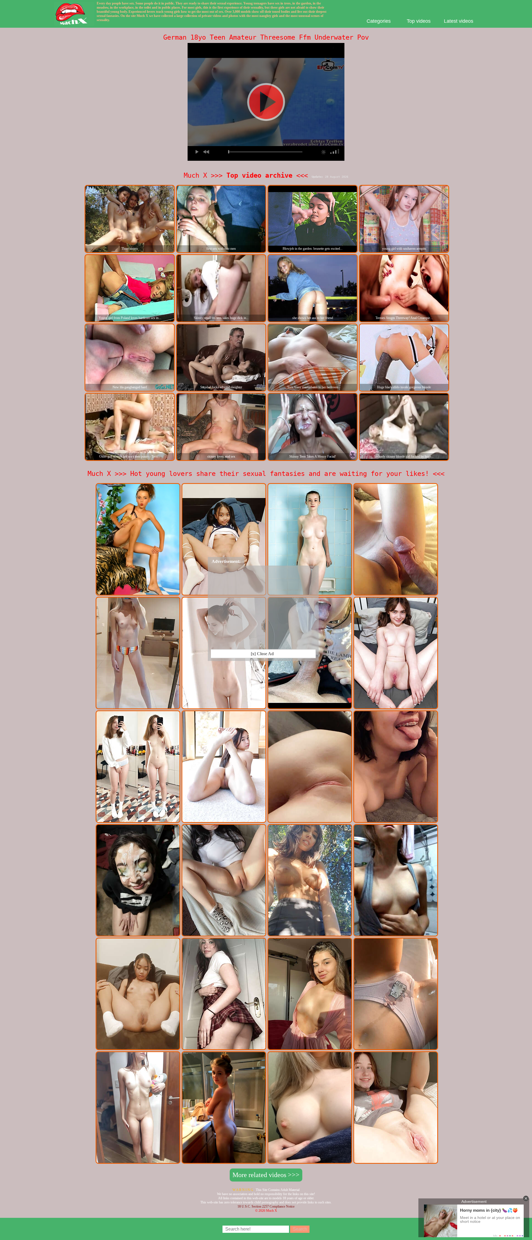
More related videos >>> (266, 1174)
